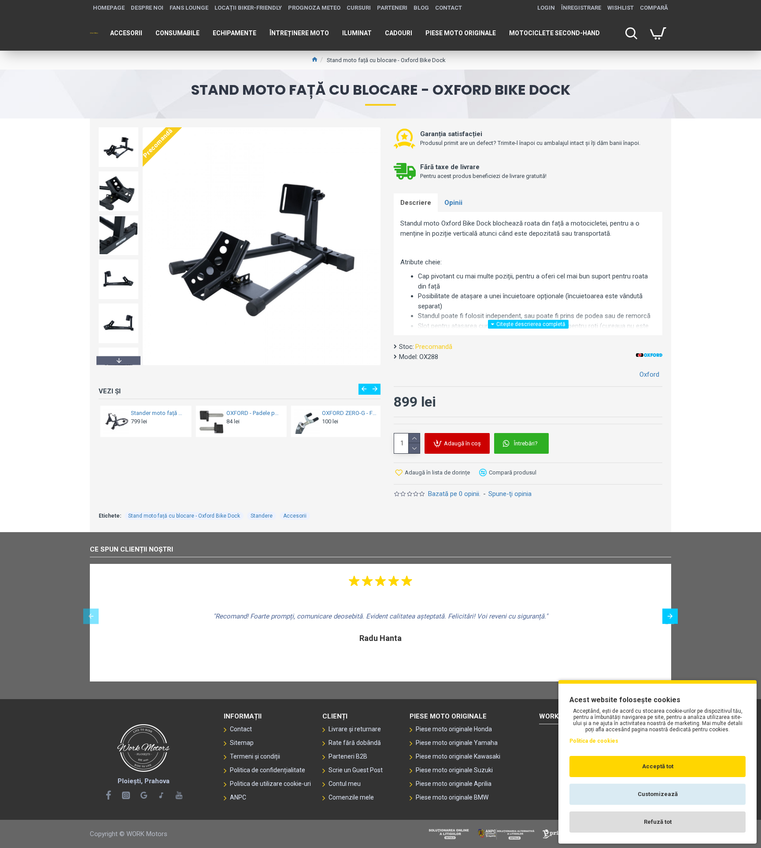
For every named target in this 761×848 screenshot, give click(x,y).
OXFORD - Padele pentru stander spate (252, 413)
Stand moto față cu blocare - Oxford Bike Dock (184, 516)
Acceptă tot (657, 766)
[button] (118, 129)
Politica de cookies (593, 741)
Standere (262, 516)
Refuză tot (658, 821)
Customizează (658, 794)
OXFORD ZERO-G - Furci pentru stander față (347, 413)
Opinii (453, 203)
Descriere (415, 203)
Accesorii (295, 516)
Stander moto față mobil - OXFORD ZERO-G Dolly (157, 413)
